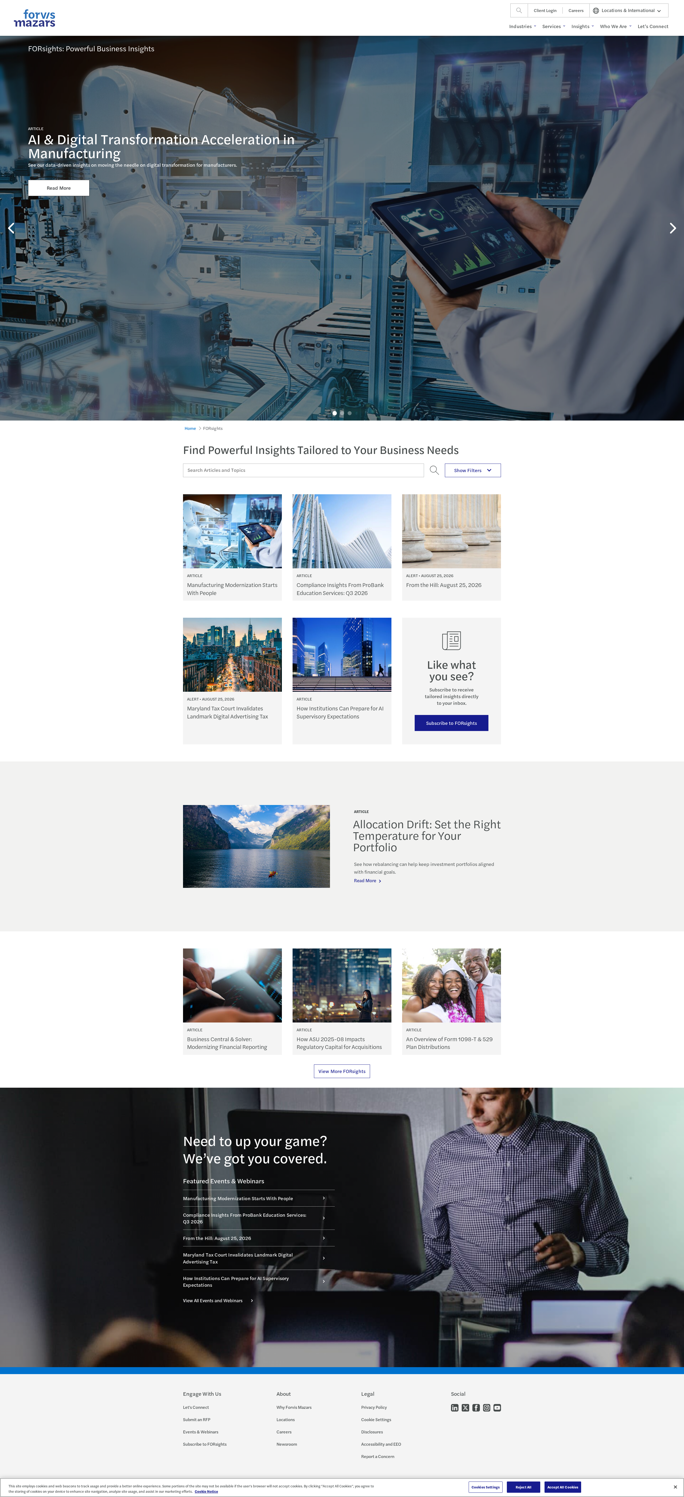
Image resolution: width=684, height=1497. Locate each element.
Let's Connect (196, 1407)
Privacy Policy (374, 1407)
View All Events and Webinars (213, 1300)
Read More (59, 187)
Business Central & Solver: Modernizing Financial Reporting (227, 1043)
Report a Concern (377, 1456)
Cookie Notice (206, 1491)
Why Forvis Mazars (294, 1407)
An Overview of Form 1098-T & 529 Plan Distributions (449, 1043)
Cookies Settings (486, 1487)
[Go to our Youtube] (497, 1407)
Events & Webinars (200, 1432)
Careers (576, 10)
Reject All (523, 1487)
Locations (286, 1419)
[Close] (675, 1487)
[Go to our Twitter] (465, 1407)
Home (190, 428)
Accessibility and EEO (381, 1444)
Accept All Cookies (562, 1487)
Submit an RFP (196, 1419)
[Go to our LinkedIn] (454, 1407)
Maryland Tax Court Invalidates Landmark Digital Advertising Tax (227, 712)
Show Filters (467, 470)
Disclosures (372, 1432)
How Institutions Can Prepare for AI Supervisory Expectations (340, 712)
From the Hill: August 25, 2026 (443, 585)
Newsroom (287, 1444)
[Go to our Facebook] (476, 1407)
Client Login (545, 10)
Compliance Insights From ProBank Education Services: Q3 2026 (340, 588)
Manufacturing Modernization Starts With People (232, 588)
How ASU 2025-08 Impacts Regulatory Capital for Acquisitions (339, 1043)
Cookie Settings (376, 1419)
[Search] (519, 10)
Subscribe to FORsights (451, 723)
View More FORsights (342, 1071)
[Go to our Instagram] (486, 1407)
